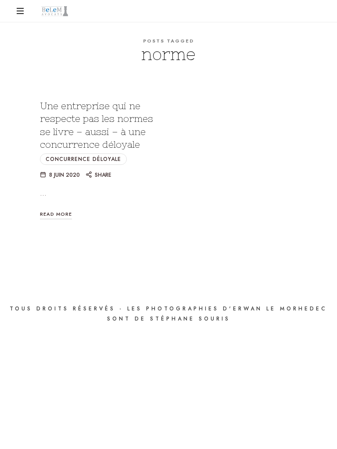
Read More (56, 213)
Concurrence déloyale (83, 159)
